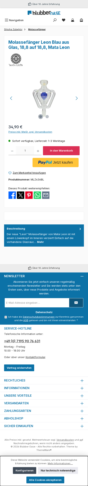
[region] (44, 98)
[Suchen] (54, 20)
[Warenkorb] (81, 20)
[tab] (44, 235)
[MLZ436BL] (44, 98)
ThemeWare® (44, 450)
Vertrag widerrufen (19, 367)
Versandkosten (65, 439)
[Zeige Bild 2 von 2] (47, 116)
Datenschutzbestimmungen (39, 316)
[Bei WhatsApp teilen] (37, 194)
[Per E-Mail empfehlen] (45, 194)
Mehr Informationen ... (60, 463)
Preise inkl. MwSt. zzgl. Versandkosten (30, 131)
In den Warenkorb (61, 150)
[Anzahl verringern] (12, 150)
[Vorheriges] (11, 98)
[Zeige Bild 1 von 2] (40, 116)
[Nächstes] (76, 98)
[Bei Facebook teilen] (12, 194)
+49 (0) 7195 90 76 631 (22, 341)
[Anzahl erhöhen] (38, 150)
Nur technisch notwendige (58, 470)
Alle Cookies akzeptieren (45, 479)
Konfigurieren (25, 470)
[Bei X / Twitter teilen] (20, 194)
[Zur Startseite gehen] (44, 12)
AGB (25, 320)
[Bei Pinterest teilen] (29, 194)
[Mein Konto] (72, 20)
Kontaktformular (35, 357)
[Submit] (76, 302)
